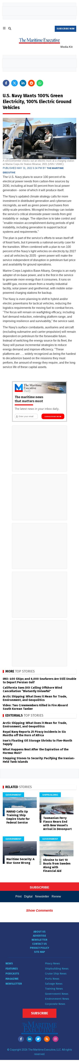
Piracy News (52, 963)
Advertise (39, 935)
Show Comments (39, 910)
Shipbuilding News (57, 968)
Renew (56, 896)
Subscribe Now (52, 416)
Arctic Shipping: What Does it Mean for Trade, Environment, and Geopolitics (35, 698)
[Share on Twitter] (14, 83)
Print (18, 896)
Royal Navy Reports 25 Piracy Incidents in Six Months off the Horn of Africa (34, 733)
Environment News (57, 998)
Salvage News (53, 983)
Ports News (52, 978)
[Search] (9, 29)
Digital (28, 896)
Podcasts (12, 973)
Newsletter (42, 896)
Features (12, 968)
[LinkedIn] (30, 1039)
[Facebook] (21, 1039)
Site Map (39, 952)
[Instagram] (55, 1039)
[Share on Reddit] (31, 83)
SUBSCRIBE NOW (65, 28)
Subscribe (39, 1013)
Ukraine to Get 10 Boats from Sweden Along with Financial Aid (57, 865)
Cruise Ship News (56, 973)
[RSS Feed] (47, 1039)
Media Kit (66, 46)
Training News (54, 988)
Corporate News (55, 1004)
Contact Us (39, 943)
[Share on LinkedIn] (23, 83)
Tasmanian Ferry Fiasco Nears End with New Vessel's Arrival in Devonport (57, 823)
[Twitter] (38, 1039)
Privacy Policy (39, 947)
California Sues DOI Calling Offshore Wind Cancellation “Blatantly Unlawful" (32, 689)
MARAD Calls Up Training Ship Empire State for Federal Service (18, 817)
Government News (56, 993)
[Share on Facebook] (6, 83)
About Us (39, 931)
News (9, 963)
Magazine (12, 978)
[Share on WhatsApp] (40, 83)
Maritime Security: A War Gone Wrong (20, 861)
